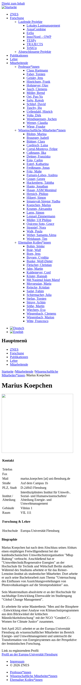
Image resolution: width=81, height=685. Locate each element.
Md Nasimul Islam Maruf (43, 280)
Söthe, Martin (35, 306)
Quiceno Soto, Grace (40, 223)
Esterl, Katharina (38, 164)
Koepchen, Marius (39, 205)
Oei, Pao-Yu (35, 96)
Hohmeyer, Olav (37, 85)
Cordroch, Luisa (37, 145)
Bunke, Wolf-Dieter (40, 261)
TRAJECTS (35, 44)
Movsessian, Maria (39, 283)
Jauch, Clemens (37, 89)
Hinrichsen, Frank (38, 81)
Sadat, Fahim (35, 291)
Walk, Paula (34, 231)
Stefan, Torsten (36, 298)
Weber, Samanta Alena (41, 235)
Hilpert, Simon (36, 197)
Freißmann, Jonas (38, 167)
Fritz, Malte (34, 171)
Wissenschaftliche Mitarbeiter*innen (42, 130)
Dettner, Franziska (38, 156)
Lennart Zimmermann (41, 216)
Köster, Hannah (37, 276)
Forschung (17, 18)
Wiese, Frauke (36, 126)
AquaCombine (36, 29)
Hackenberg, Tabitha (40, 182)
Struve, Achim (36, 302)
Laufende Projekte (30, 21)
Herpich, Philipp (37, 194)
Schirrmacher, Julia (39, 295)
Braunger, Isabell (38, 137)
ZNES (14, 14)
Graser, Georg (36, 179)
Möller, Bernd (36, 93)
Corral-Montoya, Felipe (42, 149)
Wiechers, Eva (36, 310)
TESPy (31, 40)
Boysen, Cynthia (38, 257)
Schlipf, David (36, 104)
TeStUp (32, 48)
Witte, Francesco (37, 321)
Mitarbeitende (19, 63)
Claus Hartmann (37, 70)
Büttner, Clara (36, 141)
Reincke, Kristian (38, 287)
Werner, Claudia (37, 122)
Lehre (14, 59)
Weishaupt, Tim (37, 238)
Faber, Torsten (36, 74)
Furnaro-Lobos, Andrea (42, 175)
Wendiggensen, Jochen (42, 119)
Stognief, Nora (36, 227)
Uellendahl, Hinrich (40, 111)
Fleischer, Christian (39, 265)
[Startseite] (9, 7)
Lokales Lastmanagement (43, 25)
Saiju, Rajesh (35, 100)
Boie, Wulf (34, 250)
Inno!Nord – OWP (39, 36)
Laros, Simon (35, 212)
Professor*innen (28, 66)
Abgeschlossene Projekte (34, 51)
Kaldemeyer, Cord (39, 272)
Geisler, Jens (35, 78)
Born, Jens (33, 253)
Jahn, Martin (35, 268)
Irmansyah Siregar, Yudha (43, 201)
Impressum (17, 661)
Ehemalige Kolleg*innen (34, 242)
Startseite (8, 371)
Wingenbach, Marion (40, 317)
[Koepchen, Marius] (17, 328)
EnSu (30, 33)
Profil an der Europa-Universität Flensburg (30, 654)
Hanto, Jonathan (37, 186)
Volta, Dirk (34, 115)
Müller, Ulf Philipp (39, 220)
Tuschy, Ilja (34, 108)
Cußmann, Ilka (36, 152)
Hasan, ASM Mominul (41, 190)
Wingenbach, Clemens (41, 313)
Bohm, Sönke (36, 246)
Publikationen (19, 55)
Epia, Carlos (35, 160)
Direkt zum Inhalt (13, 3)
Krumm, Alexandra (39, 209)
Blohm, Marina (37, 134)
